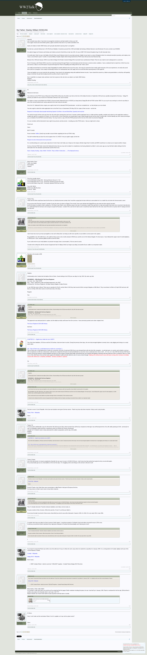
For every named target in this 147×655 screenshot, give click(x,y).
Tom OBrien (20, 282)
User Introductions (25, 31)
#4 (129, 191)
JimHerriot (37, 84)
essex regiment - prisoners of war (60, 33)
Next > (28, 36)
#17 (129, 541)
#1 (129, 82)
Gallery (29, 12)
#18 (129, 568)
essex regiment (50, 33)
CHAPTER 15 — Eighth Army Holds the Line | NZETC (40, 339)
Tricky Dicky (35, 156)
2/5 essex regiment (23, 33)
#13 (129, 452)
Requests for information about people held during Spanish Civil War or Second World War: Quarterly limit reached (55, 111)
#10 (129, 363)
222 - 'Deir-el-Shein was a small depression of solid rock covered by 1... (45, 348)
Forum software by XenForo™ (26, 653)
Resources (35, 12)
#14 (129, 467)
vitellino (37, 133)
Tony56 (19, 188)
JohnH (33, 84)
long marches (71, 33)
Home (19, 12)
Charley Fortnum (21, 227)
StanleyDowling (36, 31)
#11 (129, 402)
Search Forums (19, 14)
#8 (129, 297)
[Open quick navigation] (129, 18)
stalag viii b (91, 33)
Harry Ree (30, 84)
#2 (129, 154)
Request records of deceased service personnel (39, 139)
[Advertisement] (73, 24)
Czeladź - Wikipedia (32, 553)
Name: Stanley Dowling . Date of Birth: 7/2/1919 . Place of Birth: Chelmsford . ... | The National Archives (53, 150)
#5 (129, 210)
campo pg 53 (36, 33)
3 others (42, 84)
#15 (129, 491)
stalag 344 (85, 33)
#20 (129, 624)
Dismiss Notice (144, 643)
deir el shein (43, 33)
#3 (129, 169)
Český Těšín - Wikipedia (33, 412)
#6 (129, 246)
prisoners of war (78, 33)
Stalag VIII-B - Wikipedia (33, 556)
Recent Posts (26, 14)
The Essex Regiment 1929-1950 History (37, 323)
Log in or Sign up (126, 1)
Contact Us (120, 651)
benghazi (30, 33)
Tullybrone (19, 99)
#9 (129, 332)
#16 (129, 515)
